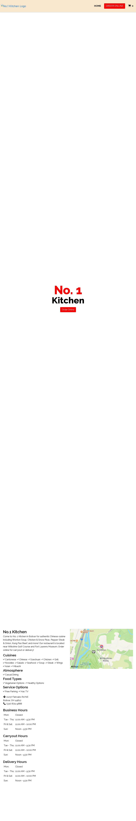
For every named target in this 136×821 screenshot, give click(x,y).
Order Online (114, 6)
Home (97, 6)
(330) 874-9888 (14, 703)
